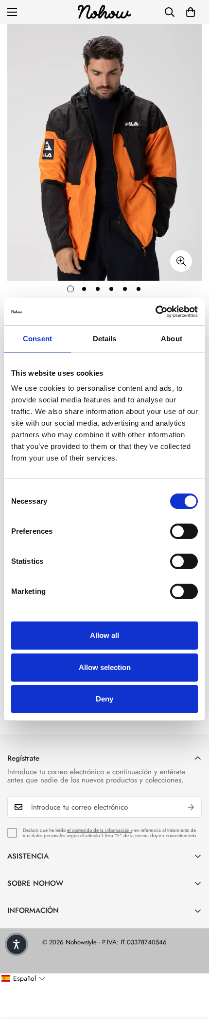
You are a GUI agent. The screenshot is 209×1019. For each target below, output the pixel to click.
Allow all (104, 635)
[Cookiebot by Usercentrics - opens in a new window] (155, 311)
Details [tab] (105, 338)
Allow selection (105, 667)
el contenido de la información (99, 830)
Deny (104, 699)
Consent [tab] (37, 338)
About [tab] (171, 338)
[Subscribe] (191, 807)
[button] (190, 12)
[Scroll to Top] (191, 967)
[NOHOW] (104, 12)
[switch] (184, 531)
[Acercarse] (181, 261)
